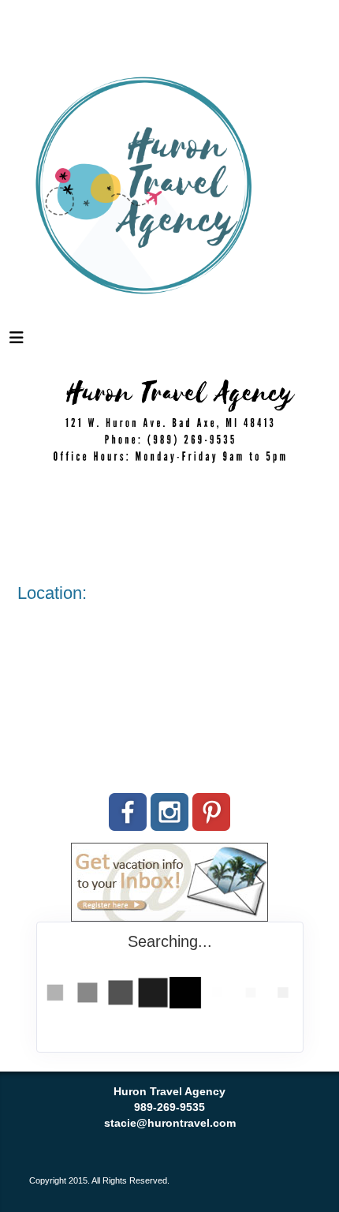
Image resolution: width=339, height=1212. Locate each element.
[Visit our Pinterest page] (211, 812)
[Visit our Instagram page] (169, 812)
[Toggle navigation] (16, 341)
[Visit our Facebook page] (128, 812)
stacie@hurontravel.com (170, 1123)
